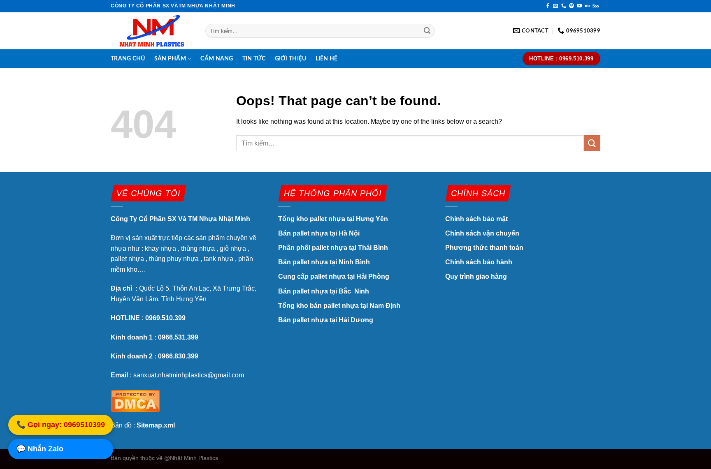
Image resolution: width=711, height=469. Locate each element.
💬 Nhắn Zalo (39, 450)
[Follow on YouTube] (579, 6)
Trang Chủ (128, 58)
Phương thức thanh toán (484, 247)
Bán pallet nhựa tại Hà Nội (319, 233)
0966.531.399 (178, 337)
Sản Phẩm (170, 58)
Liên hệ (327, 58)
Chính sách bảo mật (477, 218)
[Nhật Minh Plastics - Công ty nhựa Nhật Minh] (152, 31)
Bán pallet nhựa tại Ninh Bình (325, 262)
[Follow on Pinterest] (571, 6)
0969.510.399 (165, 317)
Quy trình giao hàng (476, 276)
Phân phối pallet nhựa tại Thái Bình (333, 247)
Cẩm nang (216, 58)
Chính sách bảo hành (478, 262)
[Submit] (427, 31)
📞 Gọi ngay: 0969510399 (60, 425)
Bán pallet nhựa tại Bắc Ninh (324, 291)
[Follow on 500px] (595, 6)
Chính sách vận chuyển (482, 233)
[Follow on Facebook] (547, 6)
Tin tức (254, 58)
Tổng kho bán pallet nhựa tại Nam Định (339, 305)
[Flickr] (587, 6)
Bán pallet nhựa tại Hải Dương (325, 320)
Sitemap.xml (156, 425)
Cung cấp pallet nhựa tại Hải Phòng (333, 276)
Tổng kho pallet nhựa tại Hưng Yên (333, 218)
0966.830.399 (178, 356)
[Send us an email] (555, 6)
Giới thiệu (291, 58)
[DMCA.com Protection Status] (135, 399)
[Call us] (563, 6)
